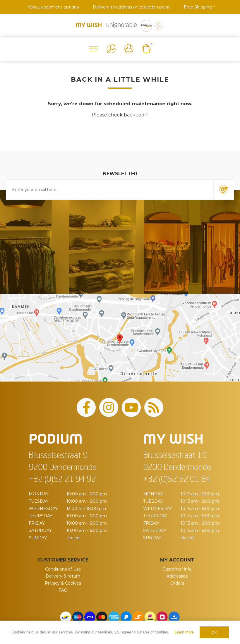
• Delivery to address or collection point (130, 7)
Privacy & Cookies (63, 583)
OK (214, 632)
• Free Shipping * (198, 7)
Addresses (177, 576)
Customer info (177, 569)
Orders (177, 583)
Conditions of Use (63, 569)
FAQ (63, 590)
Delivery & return (63, 576)
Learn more (184, 632)
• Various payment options (52, 7)
